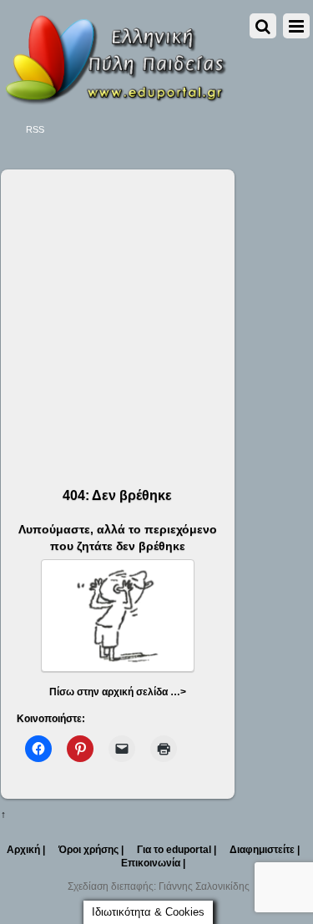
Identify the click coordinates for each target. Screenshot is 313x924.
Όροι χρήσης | (91, 850)
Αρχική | (26, 850)
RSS (35, 129)
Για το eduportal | (176, 850)
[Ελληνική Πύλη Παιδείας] (115, 99)
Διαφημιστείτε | (265, 850)
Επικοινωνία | (153, 863)
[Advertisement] (156, 313)
